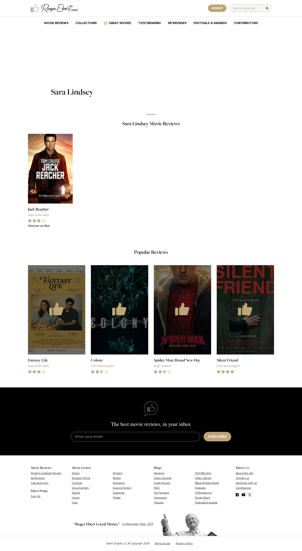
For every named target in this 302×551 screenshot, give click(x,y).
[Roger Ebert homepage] (54, 8)
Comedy (77, 483)
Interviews (177, 23)
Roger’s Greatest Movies (46, 473)
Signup (217, 8)
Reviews (159, 473)
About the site (244, 473)
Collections (86, 23)
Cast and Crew (39, 483)
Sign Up (35, 496)
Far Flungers (161, 492)
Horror (76, 497)
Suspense (119, 492)
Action (76, 473)
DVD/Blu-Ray (203, 473)
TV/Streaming (149, 23)
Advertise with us (246, 483)
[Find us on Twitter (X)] (249, 494)
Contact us (242, 478)
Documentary (80, 488)
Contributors (246, 23)
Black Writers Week (207, 483)
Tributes (159, 502)
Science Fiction (122, 488)
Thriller (117, 497)
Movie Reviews (56, 23)
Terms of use (162, 543)
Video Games (203, 478)
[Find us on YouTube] (243, 494)
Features (200, 488)
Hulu (75, 502)
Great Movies (120, 23)
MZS (157, 488)
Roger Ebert (202, 497)
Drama (76, 492)
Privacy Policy (184, 543)
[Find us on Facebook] (237, 494)
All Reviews (38, 478)
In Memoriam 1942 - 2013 (137, 524)
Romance (119, 483)
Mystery (118, 473)
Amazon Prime (81, 478)
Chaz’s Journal (162, 478)
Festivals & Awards (210, 23)
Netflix (117, 478)
